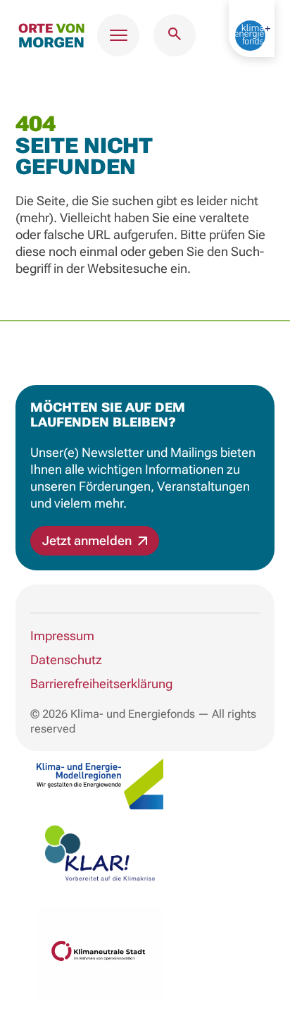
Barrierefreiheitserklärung (101, 683)
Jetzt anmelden (88, 540)
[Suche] (174, 35)
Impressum (62, 635)
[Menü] (118, 35)
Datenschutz (66, 659)
